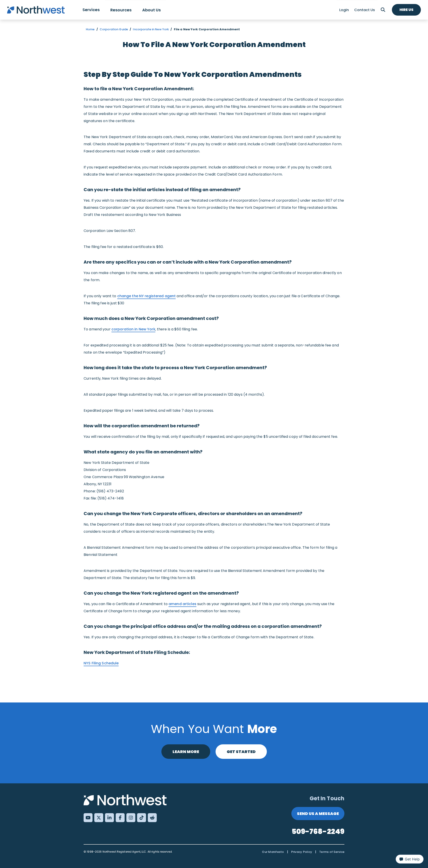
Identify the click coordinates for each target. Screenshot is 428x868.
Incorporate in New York (151, 29)
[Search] (383, 10)
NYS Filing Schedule (101, 663)
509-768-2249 (318, 831)
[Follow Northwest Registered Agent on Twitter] (98, 817)
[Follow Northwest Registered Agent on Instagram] (130, 817)
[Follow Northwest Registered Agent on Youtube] (88, 817)
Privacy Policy (301, 852)
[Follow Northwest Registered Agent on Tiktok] (141, 817)
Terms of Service (331, 852)
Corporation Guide (114, 29)
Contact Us (364, 9)
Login (344, 9)
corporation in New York (133, 329)
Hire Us (406, 9)
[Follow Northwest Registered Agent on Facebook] (120, 817)
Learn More (186, 751)
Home (90, 29)
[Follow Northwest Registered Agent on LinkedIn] (109, 817)
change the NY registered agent (146, 296)
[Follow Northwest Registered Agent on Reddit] (152, 817)
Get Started (241, 751)
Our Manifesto (273, 852)
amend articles (182, 603)
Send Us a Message (318, 813)
